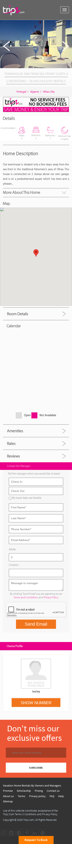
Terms (21, 796)
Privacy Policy (51, 597)
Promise (8, 791)
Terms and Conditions (26, 597)
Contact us (53, 791)
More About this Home (21, 192)
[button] (68, 23)
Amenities (15, 430)
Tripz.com (28, 820)
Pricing (39, 791)
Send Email (36, 624)
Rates (11, 443)
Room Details (17, 313)
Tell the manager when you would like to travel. (34, 473)
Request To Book (36, 840)
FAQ (52, 796)
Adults (12, 549)
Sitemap (8, 801)
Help (61, 796)
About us (8, 796)
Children (14, 565)
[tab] (36, 313)
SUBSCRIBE (36, 767)
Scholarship (24, 791)
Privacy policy (37, 796)
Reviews (13, 456)
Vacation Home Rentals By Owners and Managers (32, 785)
